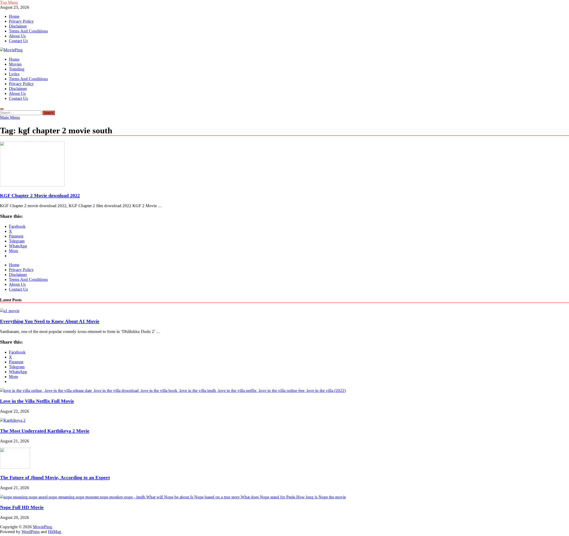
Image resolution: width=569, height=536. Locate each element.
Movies (15, 64)
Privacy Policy (21, 21)
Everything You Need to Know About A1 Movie (49, 321)
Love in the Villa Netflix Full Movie (37, 401)
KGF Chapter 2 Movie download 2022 (40, 195)
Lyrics (14, 74)
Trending (16, 69)
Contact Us (18, 40)
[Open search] (2, 109)
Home (14, 16)
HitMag (54, 531)
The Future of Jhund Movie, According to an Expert (55, 477)
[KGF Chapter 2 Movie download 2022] (284, 165)
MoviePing (42, 526)
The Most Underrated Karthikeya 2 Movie (44, 431)
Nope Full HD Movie (22, 507)
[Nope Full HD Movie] (173, 497)
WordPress (31, 531)
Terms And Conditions (28, 31)
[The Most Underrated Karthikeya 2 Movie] (13, 420)
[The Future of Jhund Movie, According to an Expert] (15, 467)
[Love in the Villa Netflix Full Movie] (173, 390)
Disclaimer (18, 26)
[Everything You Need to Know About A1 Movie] (9, 310)
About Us (17, 36)
